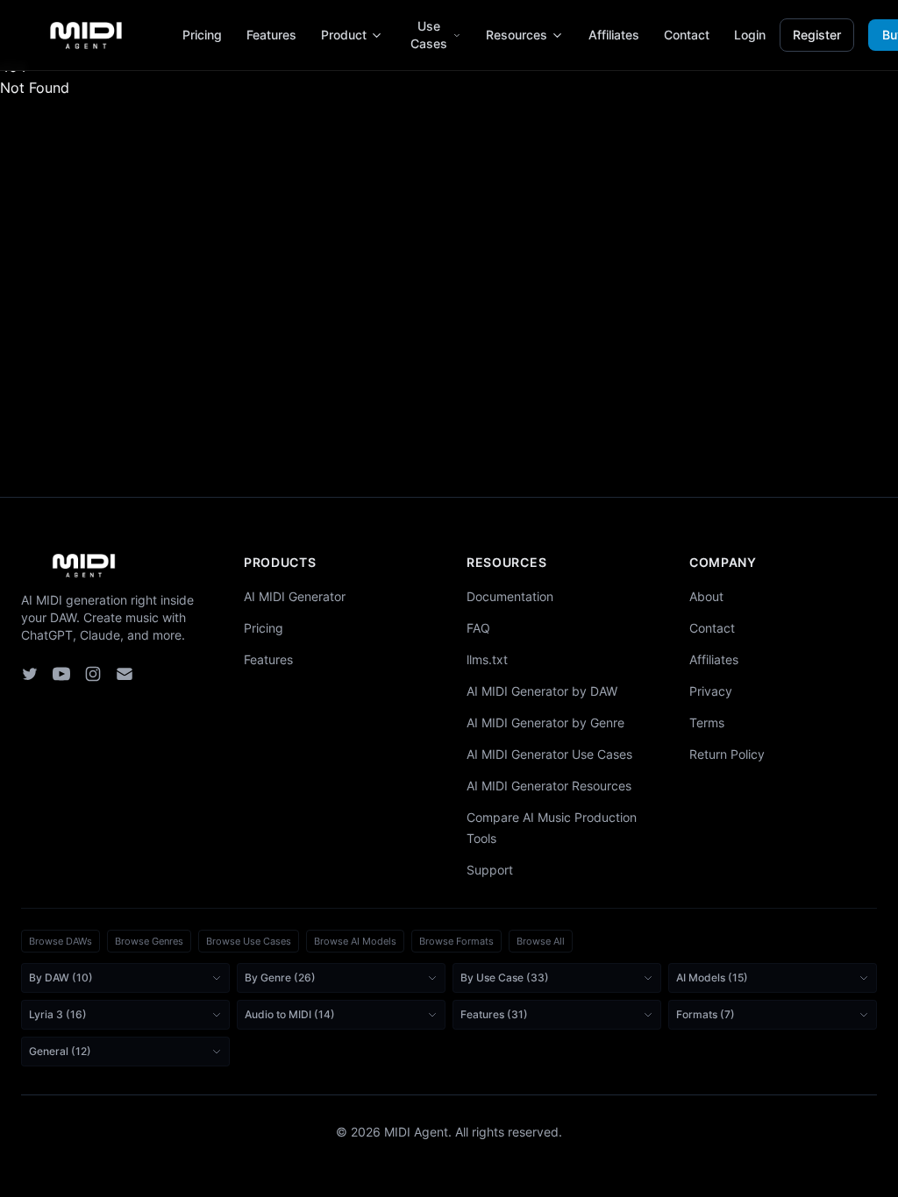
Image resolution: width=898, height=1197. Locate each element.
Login (750, 34)
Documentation (510, 596)
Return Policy (727, 754)
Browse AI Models (355, 941)
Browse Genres (149, 941)
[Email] (124, 674)
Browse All (541, 941)
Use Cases (428, 34)
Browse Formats (456, 941)
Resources (516, 34)
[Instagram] (93, 674)
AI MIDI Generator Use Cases (549, 754)
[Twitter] (30, 674)
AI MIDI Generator (295, 596)
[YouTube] (61, 674)
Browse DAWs (60, 941)
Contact (686, 34)
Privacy (710, 690)
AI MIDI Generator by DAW (542, 690)
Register (817, 34)
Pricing (202, 34)
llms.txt (487, 659)
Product (344, 34)
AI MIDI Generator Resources (549, 785)
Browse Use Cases (248, 941)
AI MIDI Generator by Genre (545, 722)
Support (490, 869)
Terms (706, 722)
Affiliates (613, 34)
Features (271, 34)
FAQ (478, 627)
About (706, 596)
